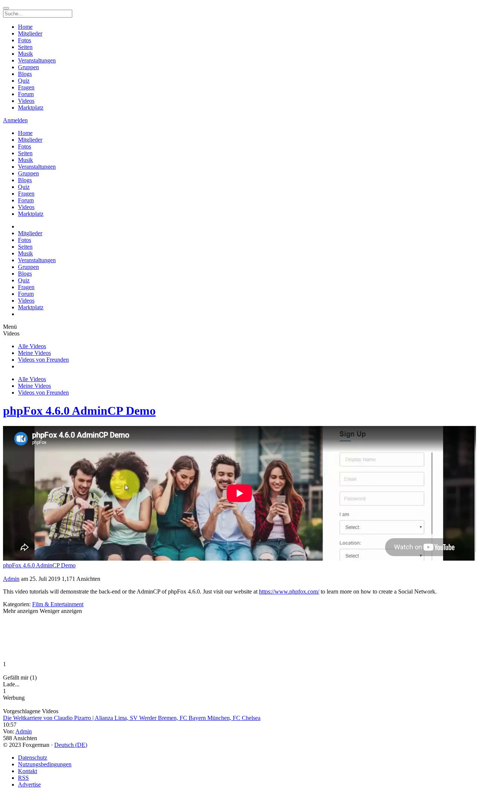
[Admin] (239, 572)
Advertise (29, 784)
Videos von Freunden (43, 359)
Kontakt (27, 771)
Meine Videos (34, 353)
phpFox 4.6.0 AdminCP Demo (79, 410)
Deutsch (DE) (70, 745)
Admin (11, 579)
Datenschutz (32, 757)
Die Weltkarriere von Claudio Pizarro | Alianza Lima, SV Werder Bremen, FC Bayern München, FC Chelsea (131, 718)
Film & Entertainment (57, 604)
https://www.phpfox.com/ (289, 591)
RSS (23, 778)
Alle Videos (32, 346)
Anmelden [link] (15, 120)
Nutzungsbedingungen (44, 764)
